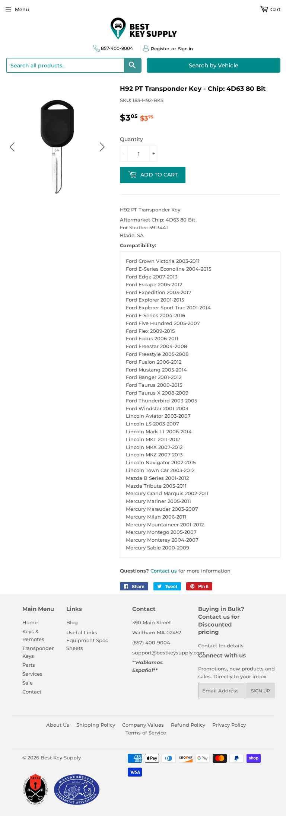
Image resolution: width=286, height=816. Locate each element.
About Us (57, 725)
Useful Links (81, 632)
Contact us (163, 571)
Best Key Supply (61, 758)
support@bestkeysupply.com (168, 653)
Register (160, 48)
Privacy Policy (229, 725)
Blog (72, 622)
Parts (28, 665)
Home (30, 622)
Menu (22, 9)
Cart (274, 9)
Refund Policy (188, 725)
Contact (31, 692)
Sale (27, 683)
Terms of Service (145, 733)
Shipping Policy (95, 725)
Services (32, 674)
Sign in (185, 48)
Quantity (131, 139)
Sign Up (260, 691)
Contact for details (221, 645)
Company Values (143, 725)
